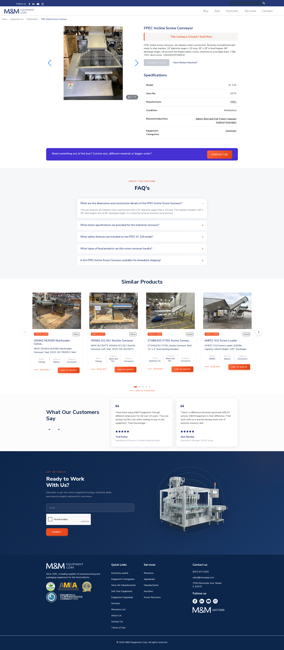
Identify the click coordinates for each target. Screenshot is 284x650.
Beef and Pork (211, 118)
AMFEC (212, 358)
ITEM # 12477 (98, 334)
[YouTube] (38, 3)
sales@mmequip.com (203, 577)
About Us (116, 615)
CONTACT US (220, 154)
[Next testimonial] (58, 429)
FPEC (233, 102)
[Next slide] (258, 332)
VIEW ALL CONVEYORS (145, 390)
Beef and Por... (113, 360)
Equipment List (17, 19)
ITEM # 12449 (211, 334)
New (76, 334)
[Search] (267, 3)
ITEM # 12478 (41, 334)
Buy (206, 11)
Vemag (41, 362)
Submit (57, 532)
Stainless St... (155, 360)
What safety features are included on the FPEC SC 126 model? (116, 236)
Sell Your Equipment (121, 591)
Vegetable (230, 122)
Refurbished (32, 19)
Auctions (232, 11)
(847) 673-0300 (201, 571)
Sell (217, 11)
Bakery (199, 118)
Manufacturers (151, 585)
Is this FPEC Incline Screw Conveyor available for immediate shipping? (120, 260)
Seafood (220, 122)
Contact (267, 11)
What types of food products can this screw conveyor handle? (116, 248)
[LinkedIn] (33, 3)
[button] (137, 63)
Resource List (118, 609)
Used (189, 334)
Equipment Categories (122, 579)
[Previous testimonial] (49, 429)
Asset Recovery (152, 597)
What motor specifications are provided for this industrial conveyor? (119, 225)
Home (4, 19)
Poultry (223, 118)
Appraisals (149, 579)
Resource (149, 573)
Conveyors (231, 130)
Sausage (231, 118)
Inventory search (119, 573)
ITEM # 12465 (154, 334)
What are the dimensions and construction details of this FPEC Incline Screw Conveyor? (131, 203)
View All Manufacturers (123, 585)
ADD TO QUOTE (69, 370)
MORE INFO (45, 370)
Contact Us (117, 621)
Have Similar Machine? (185, 62)
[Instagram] (42, 3)
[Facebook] (29, 3)
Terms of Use (118, 627)
